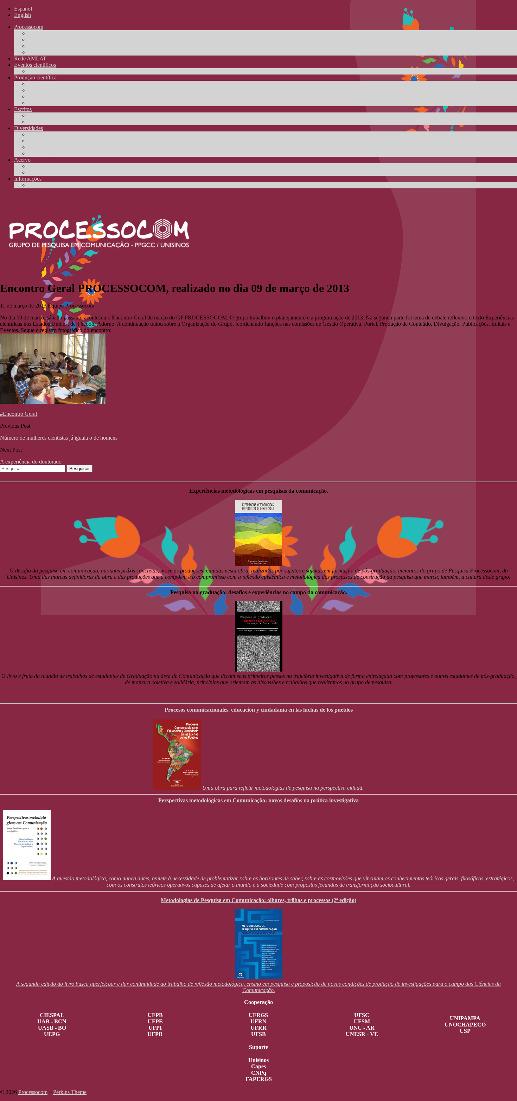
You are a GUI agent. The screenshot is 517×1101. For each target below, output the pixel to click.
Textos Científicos (48, 96)
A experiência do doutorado (31, 462)
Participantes (42, 46)
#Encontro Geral (18, 414)
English (22, 15)
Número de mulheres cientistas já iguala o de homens (58, 438)
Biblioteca (39, 166)
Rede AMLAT (30, 58)
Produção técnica (47, 141)
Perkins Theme (70, 1092)
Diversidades (28, 128)
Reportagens (42, 185)
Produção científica (35, 77)
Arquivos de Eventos (51, 71)
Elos (33, 172)
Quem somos (42, 33)
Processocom (28, 27)
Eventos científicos (35, 65)
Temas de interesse (49, 40)
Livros (35, 90)
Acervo (22, 160)
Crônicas (38, 115)
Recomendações (46, 153)
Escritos (23, 109)
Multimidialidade (47, 147)
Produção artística (48, 134)
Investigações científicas (55, 84)
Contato (37, 52)
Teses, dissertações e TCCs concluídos (71, 103)
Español (23, 9)
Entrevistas (40, 122)
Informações (28, 179)
